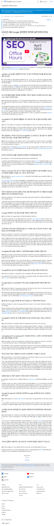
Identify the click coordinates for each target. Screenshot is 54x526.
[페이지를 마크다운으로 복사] (3, 35)
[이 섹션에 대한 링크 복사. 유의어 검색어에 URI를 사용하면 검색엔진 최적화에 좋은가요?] (43, 155)
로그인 (51, 1)
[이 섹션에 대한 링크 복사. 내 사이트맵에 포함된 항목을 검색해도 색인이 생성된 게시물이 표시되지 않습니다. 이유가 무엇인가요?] (19, 97)
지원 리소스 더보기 (5, 493)
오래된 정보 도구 (32, 379)
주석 (17, 85)
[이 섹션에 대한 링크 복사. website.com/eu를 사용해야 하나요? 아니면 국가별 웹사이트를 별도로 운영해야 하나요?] (11, 76)
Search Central (16, 1)
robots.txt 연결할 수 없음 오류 (8, 180)
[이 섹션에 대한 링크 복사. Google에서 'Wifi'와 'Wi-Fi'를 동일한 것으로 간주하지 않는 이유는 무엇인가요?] (5, 320)
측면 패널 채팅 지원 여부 (17, 11)
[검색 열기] (38, 1)
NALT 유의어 (37, 161)
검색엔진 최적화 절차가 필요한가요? (26, 487)
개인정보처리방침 (8, 519)
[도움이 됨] (49, 16)
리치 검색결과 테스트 (41, 489)
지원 (12, 16)
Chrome (3, 506)
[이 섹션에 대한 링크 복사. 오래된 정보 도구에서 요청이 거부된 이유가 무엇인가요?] (39, 376)
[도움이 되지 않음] (51, 16)
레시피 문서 (39, 420)
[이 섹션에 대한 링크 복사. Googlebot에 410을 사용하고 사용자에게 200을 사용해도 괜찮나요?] (48, 251)
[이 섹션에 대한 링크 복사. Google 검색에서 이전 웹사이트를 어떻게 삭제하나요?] (38, 213)
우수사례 (20, 495)
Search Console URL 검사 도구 (19, 176)
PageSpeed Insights (41, 491)
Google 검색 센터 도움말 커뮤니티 (11, 69)
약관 (2, 519)
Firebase (3, 508)
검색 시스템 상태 (22, 491)
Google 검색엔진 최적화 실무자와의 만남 (19, 67)
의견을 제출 (7, 11)
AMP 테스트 (39, 493)
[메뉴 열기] (2, 1)
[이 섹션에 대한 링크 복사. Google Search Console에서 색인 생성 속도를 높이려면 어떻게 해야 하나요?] (5, 285)
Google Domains (21, 398)
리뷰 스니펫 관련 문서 (24, 130)
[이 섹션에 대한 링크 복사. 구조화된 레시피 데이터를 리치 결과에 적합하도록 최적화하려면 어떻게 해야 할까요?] (8, 412)
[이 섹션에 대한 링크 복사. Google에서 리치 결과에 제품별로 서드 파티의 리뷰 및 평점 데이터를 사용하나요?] (6, 121)
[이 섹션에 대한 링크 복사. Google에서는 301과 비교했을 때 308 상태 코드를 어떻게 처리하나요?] (49, 270)
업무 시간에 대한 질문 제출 (7, 489)
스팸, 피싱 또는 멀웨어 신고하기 (8, 491)
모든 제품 (3, 514)
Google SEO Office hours (9, 6)
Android (3, 503)
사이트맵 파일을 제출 (22, 311)
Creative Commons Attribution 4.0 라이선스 (26, 464)
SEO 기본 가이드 (22, 489)
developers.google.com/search (45, 148)
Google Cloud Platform (6, 510)
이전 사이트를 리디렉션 (37, 219)
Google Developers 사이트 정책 (31, 465)
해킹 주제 (41, 449)
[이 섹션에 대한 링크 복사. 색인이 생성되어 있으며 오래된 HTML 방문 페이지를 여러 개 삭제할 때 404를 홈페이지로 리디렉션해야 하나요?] (24, 194)
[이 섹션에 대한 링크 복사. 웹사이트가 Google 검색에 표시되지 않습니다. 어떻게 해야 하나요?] (47, 301)
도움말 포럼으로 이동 (6, 487)
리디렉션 (7, 277)
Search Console (8, 311)
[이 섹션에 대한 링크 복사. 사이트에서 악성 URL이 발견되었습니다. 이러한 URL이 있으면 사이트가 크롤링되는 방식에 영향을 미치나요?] (23, 231)
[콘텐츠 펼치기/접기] (9, 19)
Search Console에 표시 (22, 147)
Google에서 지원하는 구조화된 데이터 (41, 164)
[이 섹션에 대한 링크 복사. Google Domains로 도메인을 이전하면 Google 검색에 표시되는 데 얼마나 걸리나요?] (9, 395)
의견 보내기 (48, 19)
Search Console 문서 (23, 493)
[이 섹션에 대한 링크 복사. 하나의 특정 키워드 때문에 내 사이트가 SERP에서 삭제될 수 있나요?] (47, 354)
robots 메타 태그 (36, 263)
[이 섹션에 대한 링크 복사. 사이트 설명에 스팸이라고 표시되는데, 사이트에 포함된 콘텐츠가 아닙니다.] (3, 444)
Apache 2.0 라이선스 (5, 465)
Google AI (4, 512)
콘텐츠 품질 (11, 148)
